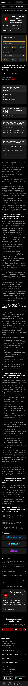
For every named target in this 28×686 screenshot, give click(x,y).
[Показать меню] (25, 2)
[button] (5, 73)
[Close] (24, 16)
